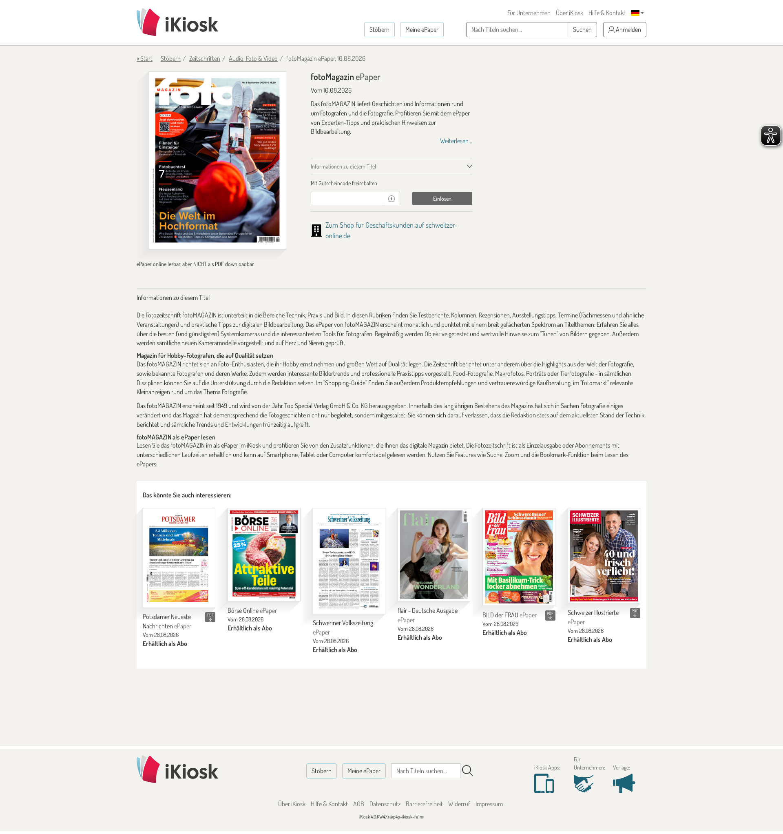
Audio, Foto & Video (253, 58)
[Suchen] (467, 770)
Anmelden (628, 29)
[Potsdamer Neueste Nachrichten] (179, 558)
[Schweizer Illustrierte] (604, 556)
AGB (358, 804)
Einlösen (442, 198)
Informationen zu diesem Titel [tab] (343, 166)
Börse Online (252, 610)
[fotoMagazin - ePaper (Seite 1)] (217, 160)
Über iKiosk (569, 13)
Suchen (582, 29)
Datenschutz (384, 804)
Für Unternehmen (529, 13)
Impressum (489, 804)
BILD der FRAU (509, 615)
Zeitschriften (204, 58)
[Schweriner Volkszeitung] (349, 561)
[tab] (392, 183)
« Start (145, 58)
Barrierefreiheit (424, 804)
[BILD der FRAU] (518, 557)
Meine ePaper (421, 29)
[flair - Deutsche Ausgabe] (434, 555)
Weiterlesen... (456, 141)
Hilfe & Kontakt (607, 13)
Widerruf (459, 804)
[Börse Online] (264, 555)
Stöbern (379, 29)
